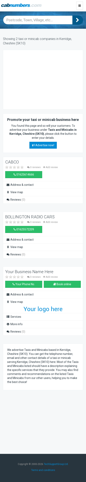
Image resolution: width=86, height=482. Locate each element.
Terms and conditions (43, 470)
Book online (63, 284)
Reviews (17, 199)
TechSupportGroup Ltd (56, 464)
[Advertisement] (39, 79)
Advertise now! (44, 145)
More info (16, 324)
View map (16, 192)
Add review (51, 167)
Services (15, 316)
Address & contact (22, 184)
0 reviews (35, 167)
